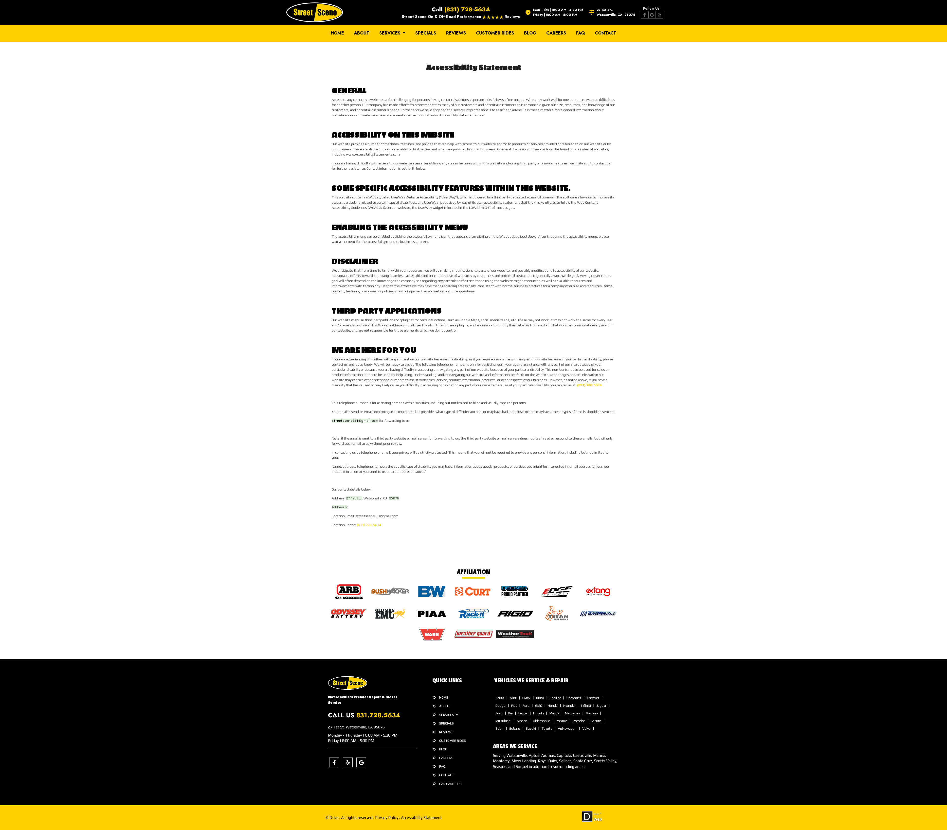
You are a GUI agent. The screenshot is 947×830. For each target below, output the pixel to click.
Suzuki (531, 728)
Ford (526, 705)
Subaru (514, 728)
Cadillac (555, 698)
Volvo (586, 728)
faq (580, 33)
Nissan (522, 721)
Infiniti (586, 705)
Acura (499, 698)
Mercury (592, 713)
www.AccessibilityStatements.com (457, 115)
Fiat (514, 705)
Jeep (499, 713)
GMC (538, 705)
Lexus (523, 713)
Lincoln (538, 713)
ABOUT (361, 33)
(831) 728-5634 (467, 9)
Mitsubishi (503, 721)
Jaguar (601, 705)
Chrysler (593, 698)
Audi (513, 698)
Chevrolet (573, 698)
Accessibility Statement (421, 817)
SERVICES (390, 33)
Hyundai (569, 705)
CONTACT (605, 33)
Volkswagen (567, 728)
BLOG (530, 33)
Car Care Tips (450, 784)
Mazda (554, 713)
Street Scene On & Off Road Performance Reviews (461, 16)
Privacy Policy (387, 817)
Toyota (547, 728)
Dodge (500, 705)
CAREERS (556, 33)
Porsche (579, 721)
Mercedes (572, 713)
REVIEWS (456, 33)
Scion (499, 728)
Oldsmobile (541, 721)
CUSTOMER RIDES (495, 33)
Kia (510, 713)
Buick (540, 698)
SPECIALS (425, 33)
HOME (337, 33)
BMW (526, 698)
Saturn (596, 721)
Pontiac (561, 721)
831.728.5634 (378, 715)
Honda (553, 705)
